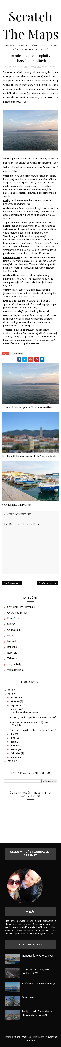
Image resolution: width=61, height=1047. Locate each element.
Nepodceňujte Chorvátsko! (16, 504)
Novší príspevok (12, 583)
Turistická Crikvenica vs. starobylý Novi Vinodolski (29, 455)
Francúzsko (13, 618)
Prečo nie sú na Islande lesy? (38, 983)
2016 (11, 761)
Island (10, 635)
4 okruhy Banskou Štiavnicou (24, 712)
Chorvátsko (50, 67)
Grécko (11, 624)
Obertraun (28, 997)
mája (13, 741)
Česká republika (17, 612)
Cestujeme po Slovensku (21, 607)
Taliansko (12, 658)
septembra (17, 705)
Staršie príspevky (47, 583)
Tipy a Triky (14, 664)
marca (14, 749)
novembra (16, 697)
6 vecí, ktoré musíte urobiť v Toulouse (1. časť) (33, 730)
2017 (11, 694)
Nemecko (12, 641)
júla (12, 734)
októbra (15, 701)
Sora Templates (23, 1037)
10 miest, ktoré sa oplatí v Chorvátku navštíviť (27, 407)
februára (15, 753)
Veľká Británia (15, 669)
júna (13, 738)
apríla (13, 745)
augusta (15, 709)
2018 (11, 690)
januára (15, 757)
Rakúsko (12, 647)
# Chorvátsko (17, 354)
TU (23, 101)
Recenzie (12, 652)
